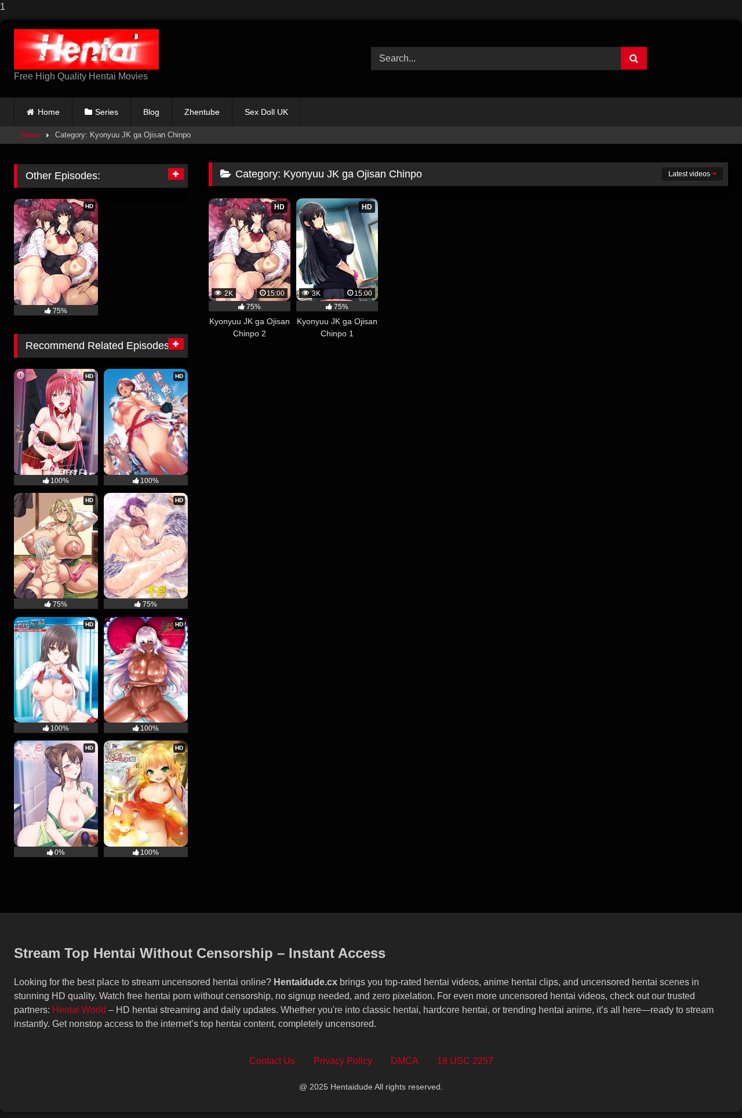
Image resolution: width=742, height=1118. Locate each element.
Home (49, 112)
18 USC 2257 (465, 1061)
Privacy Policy (343, 1061)
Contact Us (272, 1061)
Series (106, 112)
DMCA (405, 1061)
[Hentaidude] (86, 49)
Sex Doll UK (266, 112)
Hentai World (79, 1010)
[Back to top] (706, 1086)
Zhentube (202, 112)
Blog (151, 112)
